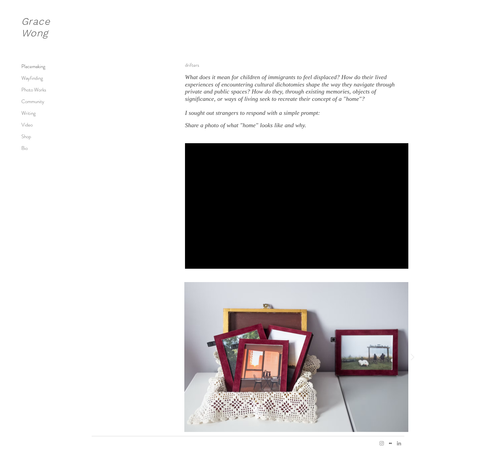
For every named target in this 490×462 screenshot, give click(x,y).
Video (27, 125)
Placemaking (33, 66)
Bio (24, 148)
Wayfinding (32, 78)
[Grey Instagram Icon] (382, 443)
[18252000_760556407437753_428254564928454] (390, 443)
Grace (35, 21)
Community (32, 101)
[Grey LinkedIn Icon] (399, 443)
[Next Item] (412, 357)
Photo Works (33, 89)
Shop (26, 136)
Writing (28, 113)
